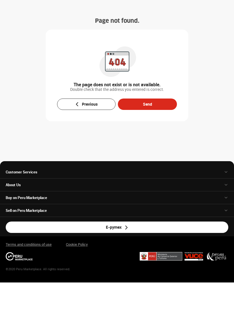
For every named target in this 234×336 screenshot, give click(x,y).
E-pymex (114, 227)
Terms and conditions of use (29, 244)
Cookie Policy (77, 244)
